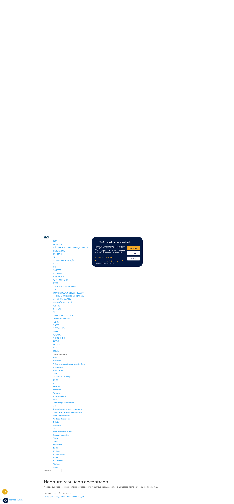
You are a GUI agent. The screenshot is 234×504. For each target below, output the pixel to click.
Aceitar (133, 258)
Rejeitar (133, 253)
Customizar (133, 248)
